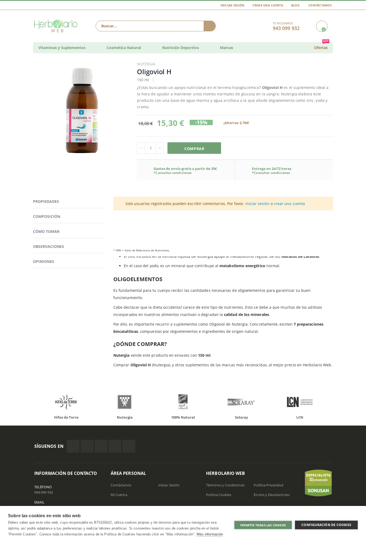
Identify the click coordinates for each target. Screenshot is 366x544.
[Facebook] (73, 446)
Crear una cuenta (267, 5)
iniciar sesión (257, 203)
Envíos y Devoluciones (271, 494)
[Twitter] (87, 446)
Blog (295, 5)
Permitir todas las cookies (263, 525)
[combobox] (156, 26)
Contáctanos (320, 5)
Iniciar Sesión (233, 5)
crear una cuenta (289, 203)
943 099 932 (43, 492)
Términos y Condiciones (225, 485)
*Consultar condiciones (173, 172)
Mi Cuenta (119, 494)
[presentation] (30, 403)
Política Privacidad (268, 485)
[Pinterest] (115, 446)
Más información (210, 534)
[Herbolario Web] (57, 26)
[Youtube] (128, 446)
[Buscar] (210, 26)
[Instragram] (101, 446)
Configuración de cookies (326, 525)
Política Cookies (218, 494)
